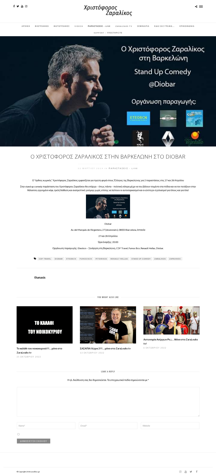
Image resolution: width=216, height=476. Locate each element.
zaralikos (160, 259)
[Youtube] (22, 6)
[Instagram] (26, 6)
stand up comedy (141, 259)
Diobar (59, 259)
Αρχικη (26, 26)
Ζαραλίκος (175, 259)
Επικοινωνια (187, 26)
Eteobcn (71, 259)
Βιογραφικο (42, 26)
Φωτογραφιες (62, 26)
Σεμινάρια (143, 26)
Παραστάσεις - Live (123, 168)
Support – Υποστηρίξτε (108, 33)
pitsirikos (101, 259)
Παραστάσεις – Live (99, 26)
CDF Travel (45, 259)
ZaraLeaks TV (123, 26)
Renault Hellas (119, 259)
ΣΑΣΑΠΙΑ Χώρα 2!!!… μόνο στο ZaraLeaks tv (105, 348)
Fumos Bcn (86, 259)
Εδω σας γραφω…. (164, 26)
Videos (78, 26)
